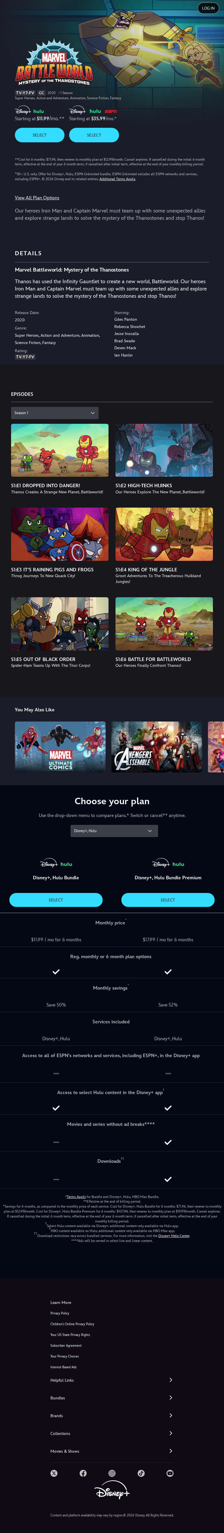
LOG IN (208, 8)
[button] (112, 1380)
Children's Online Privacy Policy (72, 1324)
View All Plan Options (37, 198)
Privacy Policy (59, 1313)
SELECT (40, 135)
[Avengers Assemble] (156, 747)
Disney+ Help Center (173, 1236)
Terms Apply (76, 1197)
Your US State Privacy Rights (70, 1335)
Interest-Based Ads (63, 1367)
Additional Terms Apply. (117, 179)
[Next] (214, 746)
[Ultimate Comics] (60, 747)
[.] (53, 1473)
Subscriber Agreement (66, 1346)
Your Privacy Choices (64, 1356)
